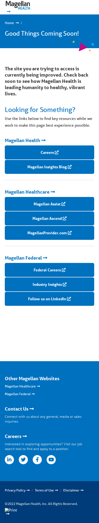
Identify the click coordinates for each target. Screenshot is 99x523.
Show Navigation (80, 7)
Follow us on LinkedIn (47, 298)
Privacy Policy (15, 490)
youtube (51, 459)
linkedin (9, 459)
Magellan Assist (47, 203)
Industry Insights (47, 284)
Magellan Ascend (47, 218)
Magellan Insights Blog (47, 166)
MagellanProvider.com (47, 232)
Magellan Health (22, 140)
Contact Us (16, 409)
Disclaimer (71, 490)
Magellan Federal (23, 258)
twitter (23, 459)
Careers (47, 152)
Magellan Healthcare (27, 192)
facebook (37, 459)
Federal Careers (47, 269)
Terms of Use (44, 490)
